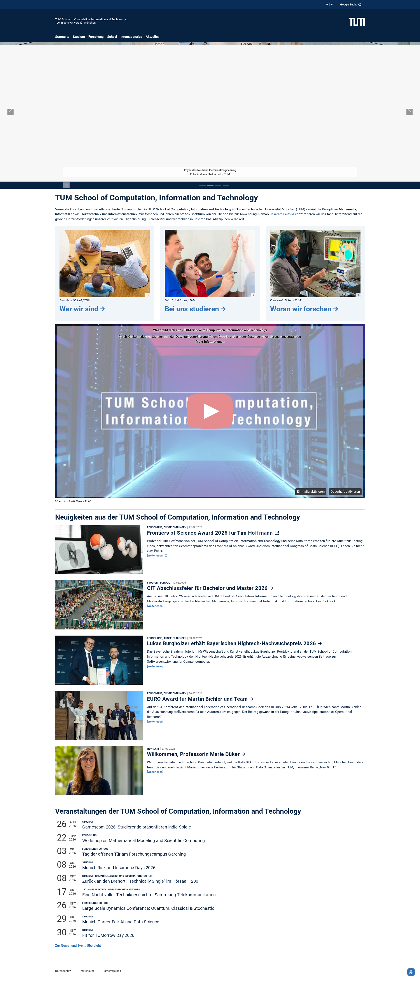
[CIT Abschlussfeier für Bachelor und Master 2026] (99, 606)
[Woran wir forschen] (315, 263)
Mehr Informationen (210, 342)
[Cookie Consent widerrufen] (411, 972)
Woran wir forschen (300, 309)
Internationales (131, 37)
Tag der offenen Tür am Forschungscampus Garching (134, 854)
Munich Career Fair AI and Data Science (120, 922)
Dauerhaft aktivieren (345, 492)
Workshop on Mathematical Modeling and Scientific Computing (143, 840)
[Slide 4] (226, 185)
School (112, 37)
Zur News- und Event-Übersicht (78, 946)
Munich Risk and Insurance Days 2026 (118, 867)
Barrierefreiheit (112, 970)
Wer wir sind (79, 309)
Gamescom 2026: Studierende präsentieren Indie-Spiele (136, 827)
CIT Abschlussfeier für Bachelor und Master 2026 (208, 588)
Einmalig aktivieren (311, 492)
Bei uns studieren (192, 309)
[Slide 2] (210, 185)
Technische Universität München (75, 22)
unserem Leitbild (282, 214)
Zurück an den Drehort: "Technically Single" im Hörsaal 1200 (140, 881)
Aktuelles (152, 37)
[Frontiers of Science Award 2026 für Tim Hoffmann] (99, 551)
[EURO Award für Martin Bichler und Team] (99, 716)
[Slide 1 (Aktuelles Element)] (202, 185)
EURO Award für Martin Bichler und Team (198, 699)
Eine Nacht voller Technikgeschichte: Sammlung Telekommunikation (149, 895)
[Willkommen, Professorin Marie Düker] (99, 772)
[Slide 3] (218, 185)
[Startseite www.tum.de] (357, 22)
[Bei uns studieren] (210, 263)
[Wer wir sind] (105, 263)
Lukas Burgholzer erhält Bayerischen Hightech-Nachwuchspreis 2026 (232, 643)
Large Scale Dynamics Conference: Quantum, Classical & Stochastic (148, 908)
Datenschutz (63, 970)
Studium (79, 37)
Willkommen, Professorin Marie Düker (194, 754)
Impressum (87, 970)
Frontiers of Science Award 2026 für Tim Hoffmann (210, 533)
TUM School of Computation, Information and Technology (90, 19)
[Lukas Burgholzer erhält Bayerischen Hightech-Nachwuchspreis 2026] (99, 661)
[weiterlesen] (155, 555)
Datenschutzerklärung (192, 337)
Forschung (96, 37)
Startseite (62, 37)
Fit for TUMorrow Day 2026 (108, 935)
